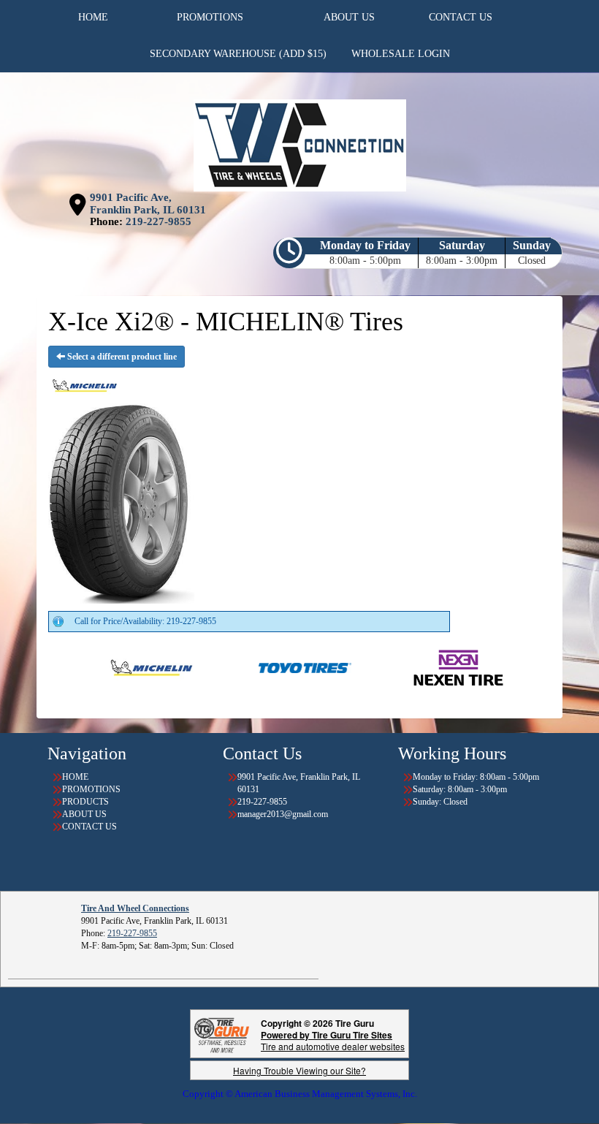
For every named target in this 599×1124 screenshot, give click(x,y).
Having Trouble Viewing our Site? (299, 1070)
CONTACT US (89, 826)
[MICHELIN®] (112, 667)
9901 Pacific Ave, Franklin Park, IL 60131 (148, 203)
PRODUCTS (85, 802)
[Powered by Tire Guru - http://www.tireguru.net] (221, 1034)
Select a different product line (121, 357)
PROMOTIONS (91, 789)
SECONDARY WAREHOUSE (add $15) (238, 53)
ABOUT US (84, 814)
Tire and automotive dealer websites (333, 1040)
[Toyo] (265, 667)
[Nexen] (419, 667)
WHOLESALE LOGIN (400, 53)
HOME (75, 777)
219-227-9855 (158, 221)
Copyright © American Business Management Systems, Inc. (300, 1093)
